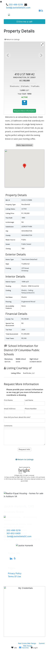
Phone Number (31, 408)
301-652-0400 (13, 533)
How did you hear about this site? (17, 417)
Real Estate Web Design (27, 643)
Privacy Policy (14, 573)
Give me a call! (25, 21)
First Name (8, 400)
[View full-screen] (42, 44)
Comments (8, 426)
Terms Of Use (14, 576)
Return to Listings (13, 39)
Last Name (29, 400)
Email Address (9, 408)
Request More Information (24, 111)
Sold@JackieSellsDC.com (18, 7)
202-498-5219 (16, 4)
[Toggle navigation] (44, 16)
